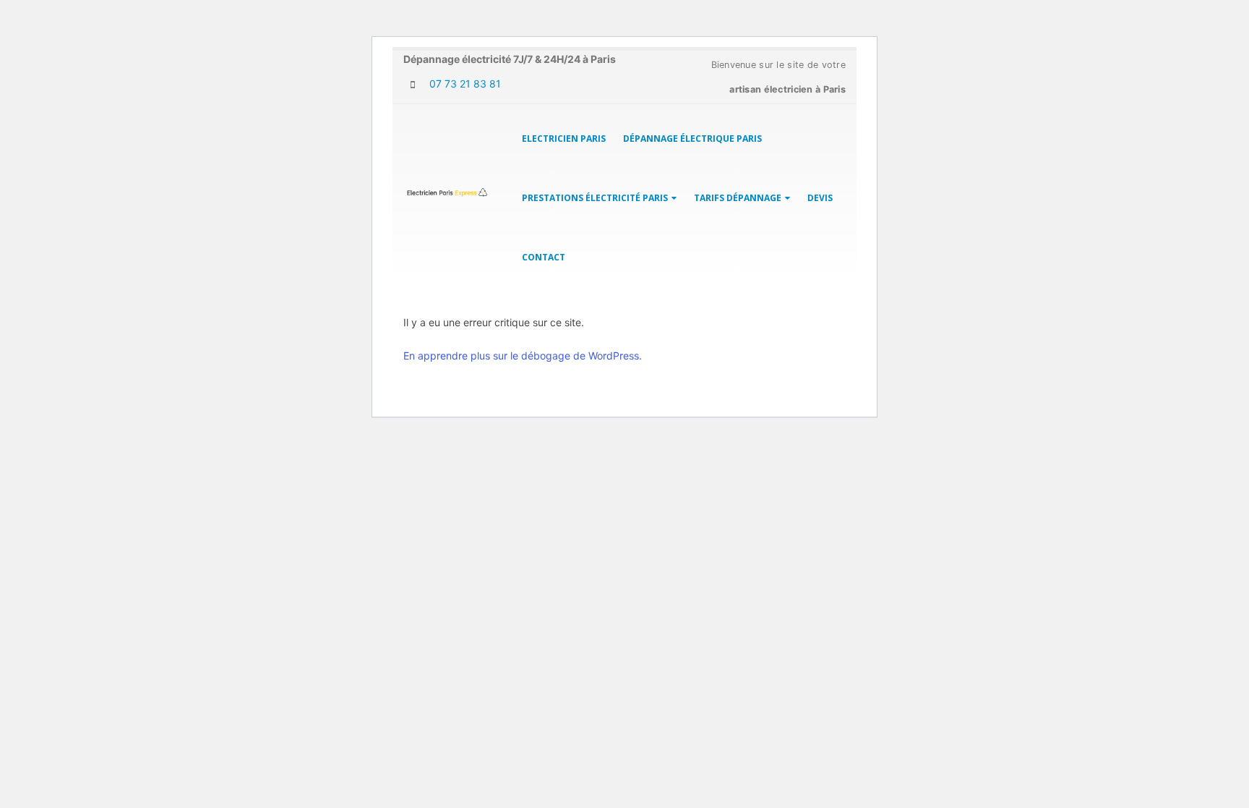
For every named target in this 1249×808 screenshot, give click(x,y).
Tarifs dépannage (737, 198)
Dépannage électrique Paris (692, 138)
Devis (820, 198)
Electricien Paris (564, 138)
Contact (543, 257)
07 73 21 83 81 (463, 83)
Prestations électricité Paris (595, 198)
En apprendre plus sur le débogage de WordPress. (522, 355)
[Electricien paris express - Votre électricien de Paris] (447, 193)
